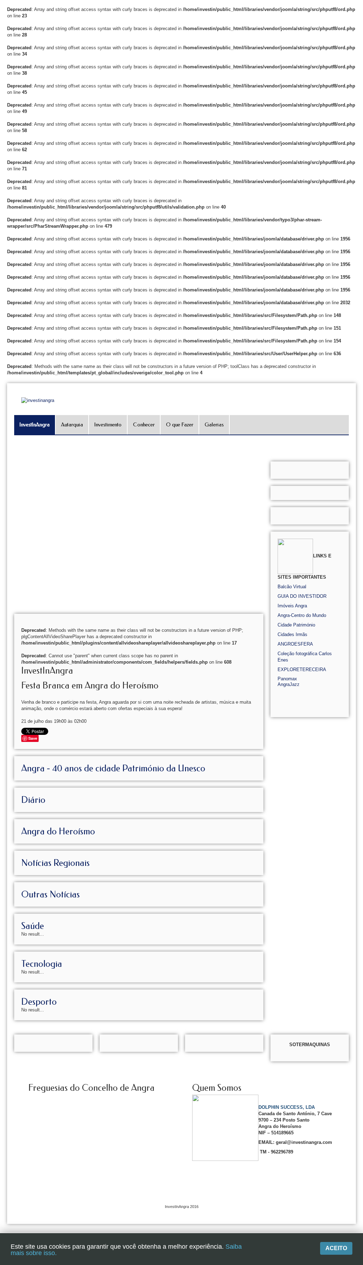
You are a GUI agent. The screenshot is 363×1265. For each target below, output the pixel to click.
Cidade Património (296, 625)
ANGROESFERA (295, 644)
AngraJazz (289, 684)
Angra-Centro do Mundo (302, 615)
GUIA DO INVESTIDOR (302, 596)
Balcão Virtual (292, 586)
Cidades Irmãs (292, 634)
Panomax (287, 678)
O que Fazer (179, 424)
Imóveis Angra (292, 605)
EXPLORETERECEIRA (302, 669)
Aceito (336, 1248)
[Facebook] (357, 87)
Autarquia (72, 424)
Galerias (214, 424)
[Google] (357, 97)
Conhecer (144, 424)
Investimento (108, 424)
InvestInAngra (34, 424)
